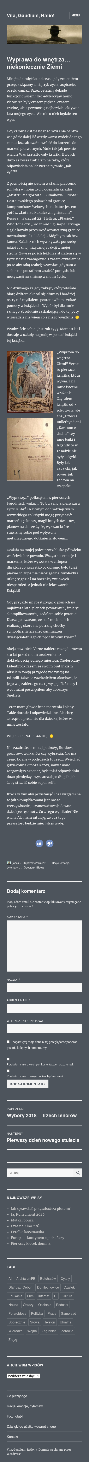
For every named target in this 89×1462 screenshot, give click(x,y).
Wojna (32, 1330)
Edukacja (15, 1296)
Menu (76, 15)
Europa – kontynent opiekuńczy (37, 1238)
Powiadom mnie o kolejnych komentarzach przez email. (40, 1064)
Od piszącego (17, 1395)
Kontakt (12, 1436)
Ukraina (65, 1322)
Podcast (62, 1304)
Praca (52, 1313)
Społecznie (16, 1322)
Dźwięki (70, 1287)
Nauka (13, 1304)
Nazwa (13, 980)
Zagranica (49, 1330)
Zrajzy (13, 1339)
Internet (43, 1296)
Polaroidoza (17, 1313)
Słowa (40, 867)
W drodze (15, 1330)
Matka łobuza (22, 1220)
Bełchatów (48, 1278)
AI (10, 1278)
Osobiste (29, 867)
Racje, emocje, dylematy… (26, 1406)
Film (30, 1296)
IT (55, 1296)
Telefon (49, 1322)
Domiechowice (48, 1287)
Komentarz (17, 917)
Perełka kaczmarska (27, 1232)
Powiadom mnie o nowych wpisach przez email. (35, 1076)
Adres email (18, 1000)
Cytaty (65, 1278)
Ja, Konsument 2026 (28, 1214)
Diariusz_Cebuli (20, 1287)
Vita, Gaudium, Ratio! (31, 15)
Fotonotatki (15, 1416)
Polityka (37, 1313)
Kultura (67, 1296)
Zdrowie (67, 1330)
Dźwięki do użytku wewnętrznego (31, 1426)
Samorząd (68, 1313)
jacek (16, 863)
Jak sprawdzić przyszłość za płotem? (41, 1208)
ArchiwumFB (25, 1278)
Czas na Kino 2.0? (25, 1226)
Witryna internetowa (25, 1021)
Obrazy (28, 1304)
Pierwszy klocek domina (31, 1243)
